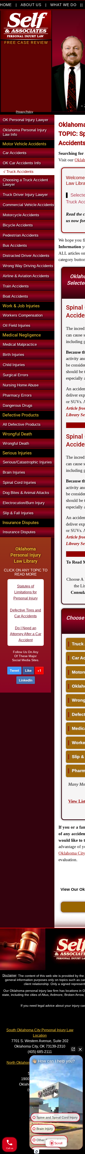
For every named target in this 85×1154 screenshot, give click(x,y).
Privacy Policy (24, 111)
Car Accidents (15, 153)
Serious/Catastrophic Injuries (27, 462)
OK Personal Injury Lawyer (25, 120)
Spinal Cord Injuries (19, 482)
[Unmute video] (56, 1094)
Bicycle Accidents (18, 225)
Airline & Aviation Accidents (26, 276)
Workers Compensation (23, 315)
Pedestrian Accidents (21, 235)
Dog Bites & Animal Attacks (26, 493)
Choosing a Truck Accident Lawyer (25, 182)
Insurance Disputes (19, 532)
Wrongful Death (16, 443)
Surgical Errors (15, 375)
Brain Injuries (14, 472)
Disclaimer (9, 975)
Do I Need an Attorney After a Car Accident (25, 619)
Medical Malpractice (20, 344)
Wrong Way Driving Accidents (28, 266)
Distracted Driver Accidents (26, 256)
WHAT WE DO (63, 5)
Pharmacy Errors (17, 395)
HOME (6, 5)
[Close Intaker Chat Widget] (80, 1049)
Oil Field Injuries (16, 325)
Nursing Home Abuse (21, 385)
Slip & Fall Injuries (18, 513)
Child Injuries (14, 365)
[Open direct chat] (73, 1049)
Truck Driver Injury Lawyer (25, 195)
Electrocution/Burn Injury (24, 503)
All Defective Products (22, 424)
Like (28, 670)
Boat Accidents (15, 296)
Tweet (14, 670)
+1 (39, 670)
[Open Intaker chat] (36, 1151)
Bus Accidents (15, 245)
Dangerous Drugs (17, 405)
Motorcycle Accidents (21, 215)
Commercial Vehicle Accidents (28, 205)
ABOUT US (31, 5)
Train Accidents (16, 286)
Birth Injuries (13, 355)
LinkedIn (25, 680)
